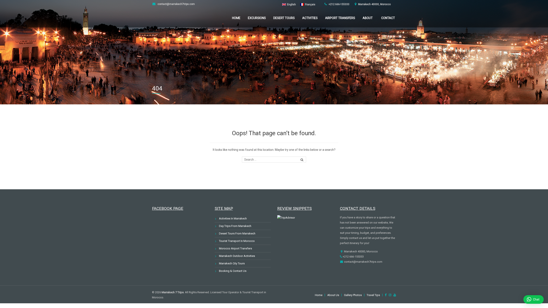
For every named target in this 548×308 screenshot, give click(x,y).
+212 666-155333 (338, 4)
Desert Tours (284, 18)
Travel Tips (373, 295)
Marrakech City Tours (232, 263)
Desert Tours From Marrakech (237, 233)
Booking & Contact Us (232, 270)
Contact (388, 18)
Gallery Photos (353, 295)
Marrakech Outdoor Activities (237, 256)
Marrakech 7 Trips (173, 292)
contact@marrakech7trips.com (176, 4)
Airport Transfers (340, 18)
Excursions (257, 18)
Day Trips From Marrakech (235, 226)
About (368, 18)
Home (236, 18)
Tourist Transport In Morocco (237, 241)
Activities (310, 18)
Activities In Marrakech (233, 218)
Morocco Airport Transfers (235, 248)
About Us (333, 295)
